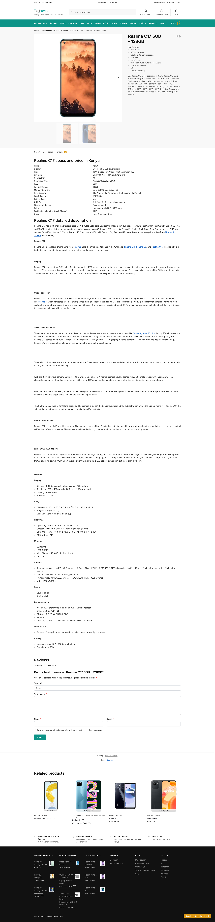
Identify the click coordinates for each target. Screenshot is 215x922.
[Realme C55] (126, 796)
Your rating (40, 683)
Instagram (165, 867)
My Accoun (140, 860)
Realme (139, 50)
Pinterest (165, 870)
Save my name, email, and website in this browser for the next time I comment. (69, 730)
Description (48, 152)
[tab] (38, 152)
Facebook (165, 860)
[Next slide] (118, 77)
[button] (176, 23)
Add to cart (126, 826)
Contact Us (140, 867)
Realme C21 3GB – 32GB (45, 818)
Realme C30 (152, 818)
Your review (40, 694)
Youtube (164, 873)
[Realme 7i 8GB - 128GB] (177, 36)
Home (36, 30)
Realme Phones (76, 30)
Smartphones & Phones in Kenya (55, 30)
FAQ (137, 873)
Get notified (51, 822)
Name (37, 719)
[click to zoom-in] (78, 78)
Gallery (37, 152)
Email (110, 719)
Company (114, 860)
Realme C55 (114, 818)
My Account (145, 14)
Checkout (177, 14)
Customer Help (162, 14)
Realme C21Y (78, 820)
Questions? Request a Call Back (197, 916)
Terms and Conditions (145, 870)
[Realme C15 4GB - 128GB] (179, 36)
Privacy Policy (116, 863)
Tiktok (163, 877)
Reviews (61, 152)
